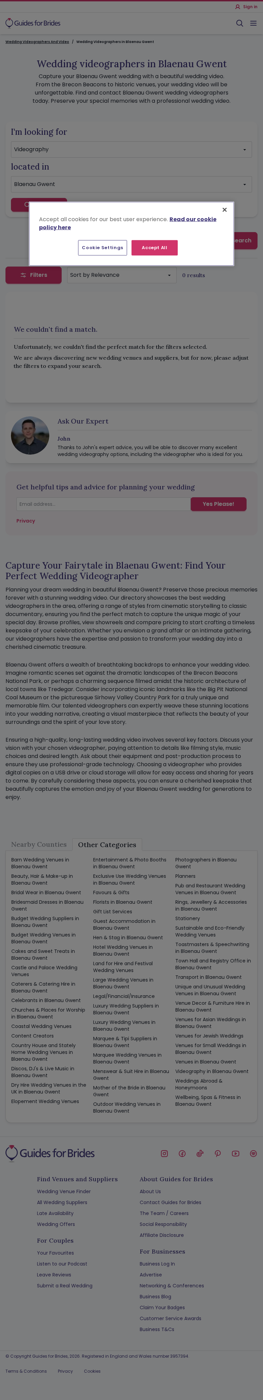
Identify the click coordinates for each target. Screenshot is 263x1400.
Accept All (154, 247)
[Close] (224, 209)
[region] (131, 234)
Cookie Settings (102, 247)
